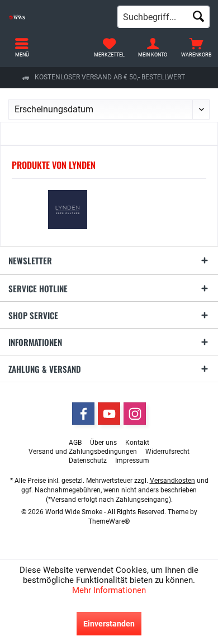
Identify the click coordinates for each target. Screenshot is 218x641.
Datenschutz (88, 460)
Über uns (103, 443)
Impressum (132, 460)
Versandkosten (172, 481)
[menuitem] (196, 47)
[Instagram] (135, 413)
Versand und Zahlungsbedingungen (83, 451)
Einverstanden (109, 623)
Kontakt (137, 443)
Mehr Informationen (109, 590)
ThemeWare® (109, 521)
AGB (75, 443)
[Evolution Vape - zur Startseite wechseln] (54, 17)
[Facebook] (83, 413)
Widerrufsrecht (167, 451)
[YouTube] (109, 413)
